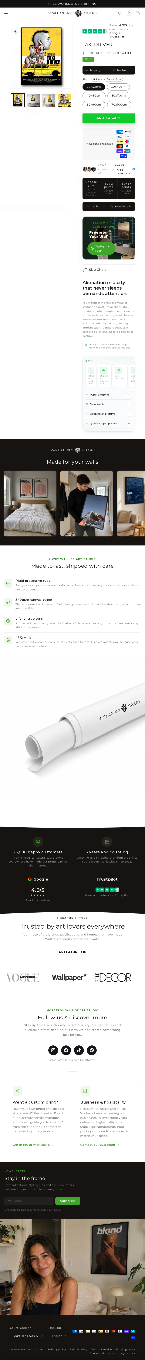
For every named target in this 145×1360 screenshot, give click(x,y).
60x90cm (94, 104)
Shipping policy (125, 1349)
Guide (96, 79)
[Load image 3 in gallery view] (49, 100)
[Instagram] (53, 1050)
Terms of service (101, 1349)
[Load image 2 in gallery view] (33, 100)
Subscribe (67, 1201)
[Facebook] (66, 1050)
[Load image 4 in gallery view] (64, 100)
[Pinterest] (92, 1050)
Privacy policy (57, 1349)
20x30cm (94, 86)
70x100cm (119, 104)
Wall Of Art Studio (32, 1349)
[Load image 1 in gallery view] (18, 100)
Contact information (103, 1353)
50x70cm (119, 95)
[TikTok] (79, 1050)
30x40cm (118, 86)
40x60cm (94, 95)
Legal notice (127, 1353)
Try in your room (102, 248)
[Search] (120, 13)
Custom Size (114, 79)
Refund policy (78, 1349)
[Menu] (6, 13)
